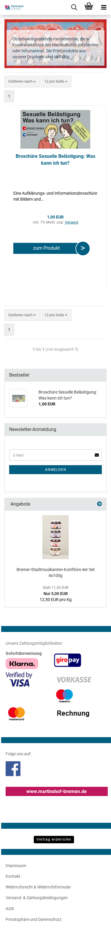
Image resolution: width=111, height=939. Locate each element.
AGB (10, 908)
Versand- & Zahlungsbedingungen (37, 897)
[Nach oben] (95, 930)
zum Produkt (47, 248)
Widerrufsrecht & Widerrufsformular (38, 887)
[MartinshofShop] (12, 7)
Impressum (16, 865)
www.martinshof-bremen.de (56, 791)
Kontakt (13, 876)
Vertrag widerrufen (53, 839)
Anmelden (55, 470)
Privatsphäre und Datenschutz (34, 919)
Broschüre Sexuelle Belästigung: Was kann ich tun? (55, 159)
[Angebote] (99, 504)
